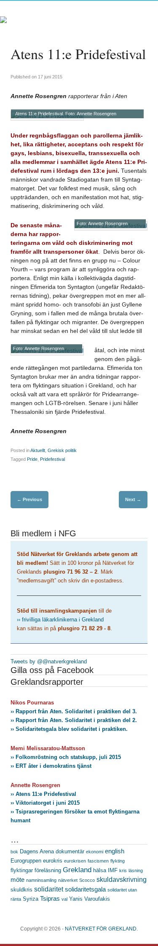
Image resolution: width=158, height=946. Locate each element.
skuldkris (21, 889)
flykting (117, 860)
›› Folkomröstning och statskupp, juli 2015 (66, 757)
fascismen (98, 860)
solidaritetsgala (85, 889)
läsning (136, 870)
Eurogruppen (26, 861)
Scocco (87, 880)
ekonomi (94, 851)
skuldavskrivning (121, 879)
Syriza (30, 899)
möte (17, 879)
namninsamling (41, 880)
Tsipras (50, 898)
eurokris (52, 861)
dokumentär (70, 851)
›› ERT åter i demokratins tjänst (51, 766)
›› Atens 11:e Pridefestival (43, 794)
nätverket (68, 880)
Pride (32, 459)
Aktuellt (37, 450)
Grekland (77, 869)
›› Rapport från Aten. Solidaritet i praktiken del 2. (74, 720)
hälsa (99, 870)
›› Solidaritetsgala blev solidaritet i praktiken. (69, 729)
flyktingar (22, 870)
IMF (113, 870)
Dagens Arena (37, 851)
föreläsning (48, 870)
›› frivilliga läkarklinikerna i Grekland (60, 619)
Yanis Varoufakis (89, 899)
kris (123, 870)
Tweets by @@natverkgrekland (49, 661)
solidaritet (48, 889)
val (64, 899)
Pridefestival (52, 459)
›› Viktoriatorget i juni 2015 (45, 803)
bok (14, 851)
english (114, 851)
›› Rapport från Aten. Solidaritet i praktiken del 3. (74, 711)
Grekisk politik (62, 450)
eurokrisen (75, 860)
